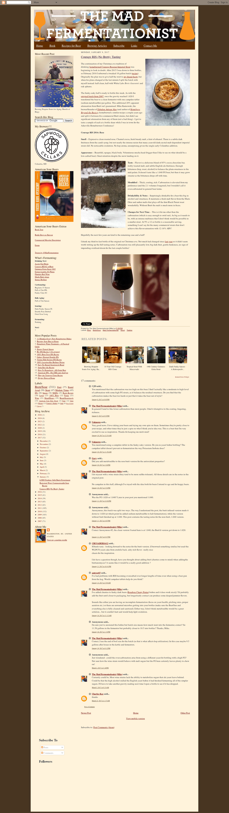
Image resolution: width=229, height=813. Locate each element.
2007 (40, 521)
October (43, 447)
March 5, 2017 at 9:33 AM (100, 687)
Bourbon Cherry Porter (138, 592)
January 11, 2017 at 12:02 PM (101, 501)
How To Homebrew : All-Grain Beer (52, 370)
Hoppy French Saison (45, 349)
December (44, 441)
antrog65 (96, 572)
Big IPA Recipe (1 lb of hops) (48, 351)
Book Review (68, 393)
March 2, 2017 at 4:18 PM (100, 668)
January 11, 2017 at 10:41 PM (101, 566)
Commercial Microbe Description (48, 240)
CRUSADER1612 (100, 543)
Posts (45, 747)
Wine (37, 398)
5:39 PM (119, 328)
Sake (61, 403)
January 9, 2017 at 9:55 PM (100, 416)
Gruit (71, 401)
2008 (40, 517)
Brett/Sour (41, 387)
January (43, 476)
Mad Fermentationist (111, 330)
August (43, 454)
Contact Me (150, 46)
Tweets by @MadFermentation (47, 252)
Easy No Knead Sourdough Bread (51, 364)
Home (39, 46)
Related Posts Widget (182, 377)
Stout (47, 390)
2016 (40, 492)
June (42, 460)
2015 (40, 495)
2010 (40, 511)
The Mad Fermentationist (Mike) (107, 405)
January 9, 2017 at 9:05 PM (100, 399)
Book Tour (39, 229)
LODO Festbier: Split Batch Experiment (55, 480)
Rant (64, 401)
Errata (37, 245)
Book (52, 46)
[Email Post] (124, 328)
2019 (40, 431)
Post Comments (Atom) (103, 727)
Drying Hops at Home (46, 378)
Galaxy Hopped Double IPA (48, 357)
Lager (41, 395)
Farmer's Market (51, 403)
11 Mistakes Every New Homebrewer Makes (54, 338)
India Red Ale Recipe (46, 367)
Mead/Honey (49, 398)
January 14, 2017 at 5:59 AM (101, 583)
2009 (40, 514)
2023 (40, 421)
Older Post (185, 712)
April (42, 467)
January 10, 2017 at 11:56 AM (101, 452)
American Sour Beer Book (48, 401)
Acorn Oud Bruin (41, 264)
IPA (36, 393)
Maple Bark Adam (42, 277)
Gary (94, 458)
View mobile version (135, 718)
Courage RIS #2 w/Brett (44, 266)
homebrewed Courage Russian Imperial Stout (110, 66)
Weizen (40, 403)
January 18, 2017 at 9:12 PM (101, 648)
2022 (40, 424)
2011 (40, 508)
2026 (40, 415)
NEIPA (55, 393)
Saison (45, 393)
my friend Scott (131, 76)
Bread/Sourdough (66, 398)
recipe (135, 73)
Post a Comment (89, 707)
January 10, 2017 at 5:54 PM (101, 488)
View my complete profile (57, 540)
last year (169, 241)
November (44, 444)
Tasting (129, 330)
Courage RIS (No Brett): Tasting (52, 489)
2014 (40, 498)
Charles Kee (97, 693)
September (44, 450)
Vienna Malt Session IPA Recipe (49, 359)
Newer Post (86, 712)
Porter (66, 395)
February (43, 473)
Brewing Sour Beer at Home (48, 341)
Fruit (59, 387)
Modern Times (62, 390)
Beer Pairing (69, 403)
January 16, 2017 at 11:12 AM (101, 615)
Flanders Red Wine (42, 274)
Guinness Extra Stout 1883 (45, 269)
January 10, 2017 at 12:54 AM (101, 435)
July (42, 457)
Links (134, 46)
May (42, 463)
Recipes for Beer (71, 46)
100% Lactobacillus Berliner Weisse (51, 362)
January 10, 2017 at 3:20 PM (101, 465)
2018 (40, 434)
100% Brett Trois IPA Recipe (48, 354)
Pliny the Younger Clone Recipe (50, 375)
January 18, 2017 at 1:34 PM (101, 632)
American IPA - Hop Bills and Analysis (53, 372)
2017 (40, 437)
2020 (40, 428)
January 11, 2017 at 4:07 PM (101, 521)
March (42, 470)
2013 (40, 501)
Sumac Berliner (41, 279)
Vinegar (39, 406)
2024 (40, 418)
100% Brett (54, 395)
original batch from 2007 (92, 96)
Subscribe (119, 46)
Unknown (96, 422)
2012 (40, 505)
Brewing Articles (97, 46)
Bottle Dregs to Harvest (44, 235)
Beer (89, 330)
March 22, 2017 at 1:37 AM (101, 701)
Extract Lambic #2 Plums (44, 271)
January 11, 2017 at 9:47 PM (101, 537)
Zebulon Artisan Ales (107, 109)
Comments (48, 752)
